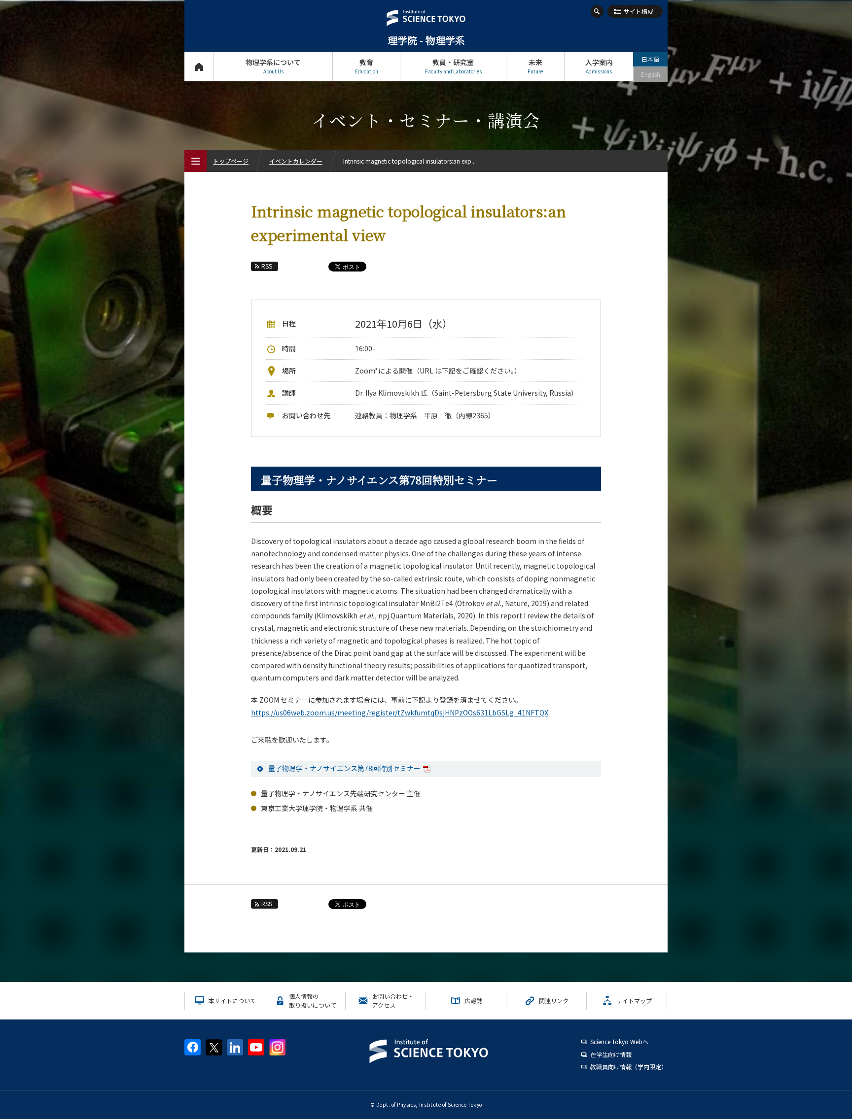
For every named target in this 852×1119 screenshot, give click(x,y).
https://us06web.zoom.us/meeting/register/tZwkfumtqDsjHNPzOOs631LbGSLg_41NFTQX (399, 712)
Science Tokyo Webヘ (619, 1041)
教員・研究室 (453, 66)
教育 (366, 66)
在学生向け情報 (611, 1054)
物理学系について (273, 66)
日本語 (650, 59)
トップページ (198, 66)
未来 (535, 66)
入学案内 (599, 66)
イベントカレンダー (295, 161)
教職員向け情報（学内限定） (628, 1066)
